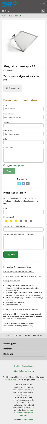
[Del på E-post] (28, 183)
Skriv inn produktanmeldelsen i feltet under (18, 234)
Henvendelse (8, 147)
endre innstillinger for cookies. (25, 413)
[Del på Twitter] (19, 183)
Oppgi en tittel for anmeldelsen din (15, 226)
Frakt (16, 366)
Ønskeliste (14, 88)
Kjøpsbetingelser (28, 366)
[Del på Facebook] (23, 183)
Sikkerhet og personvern (24, 371)
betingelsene (19, 165)
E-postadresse (8, 114)
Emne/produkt (8, 130)
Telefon (6, 122)
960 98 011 (11, 379)
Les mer (30, 410)
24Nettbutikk (28, 419)
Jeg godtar (15, 165)
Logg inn (27, 335)
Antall (5, 139)
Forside (4, 16)
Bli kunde (17, 335)
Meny (7, 11)
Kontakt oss (37, 335)
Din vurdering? (8, 217)
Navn (5, 105)
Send (9, 171)
